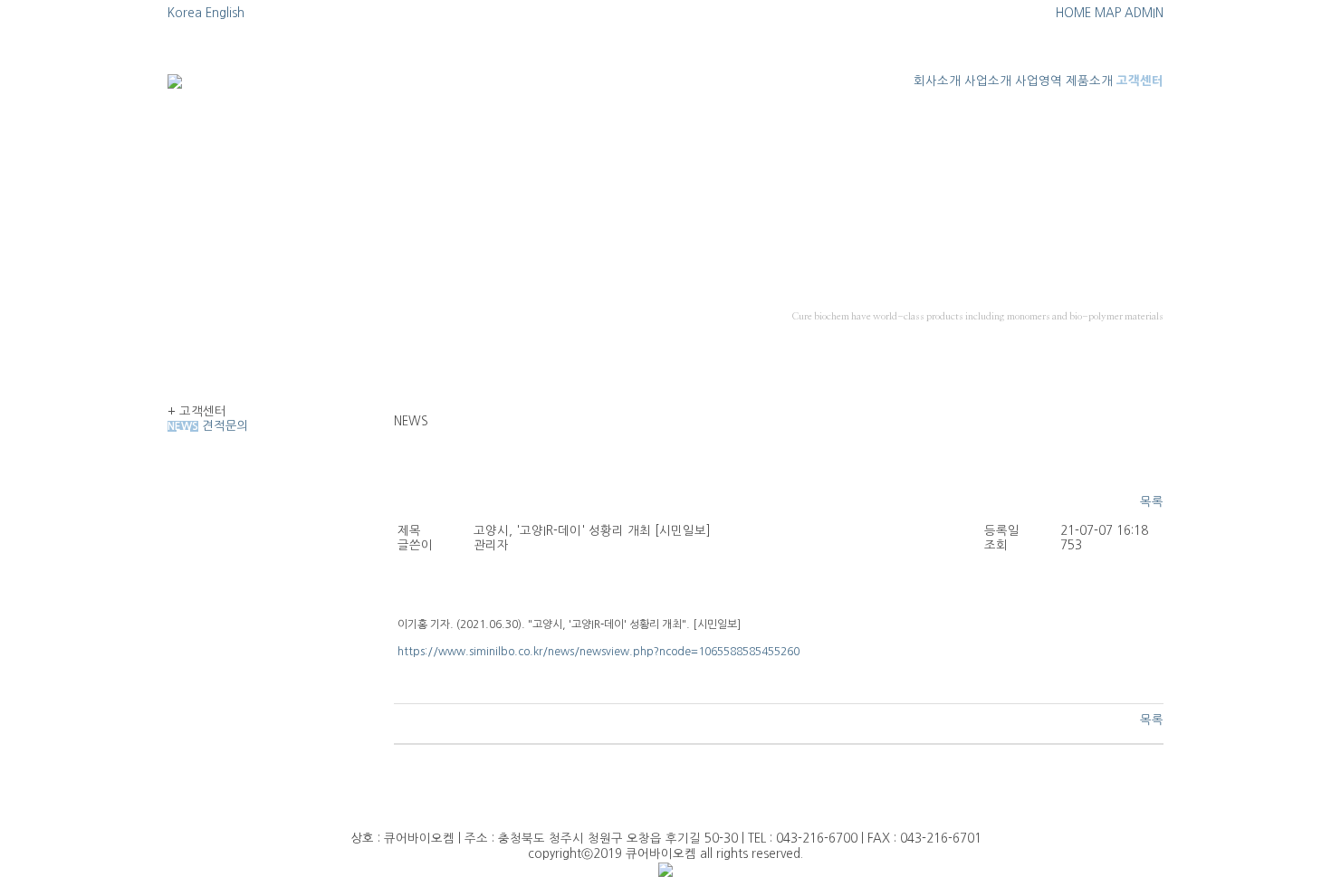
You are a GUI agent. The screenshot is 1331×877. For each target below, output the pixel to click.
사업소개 (987, 81)
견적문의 (225, 426)
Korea (185, 13)
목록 (1151, 502)
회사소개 (937, 81)
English (225, 13)
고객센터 (1139, 81)
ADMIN (1144, 13)
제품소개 (1089, 81)
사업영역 (1038, 81)
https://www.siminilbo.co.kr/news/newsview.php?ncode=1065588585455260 (598, 651)
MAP (1108, 13)
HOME (1073, 13)
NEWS (183, 426)
